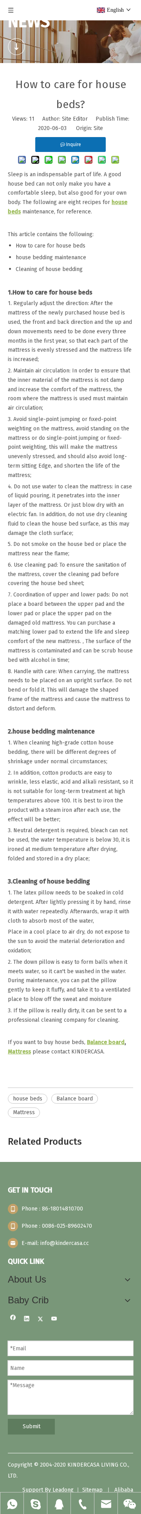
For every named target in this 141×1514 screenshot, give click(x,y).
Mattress (24, 1112)
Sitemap (92, 1490)
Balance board (74, 1098)
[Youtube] (54, 1319)
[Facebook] (13, 1319)
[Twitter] (40, 1319)
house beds (27, 1098)
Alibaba (123, 1490)
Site (98, 128)
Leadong (63, 1490)
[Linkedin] (27, 1319)
